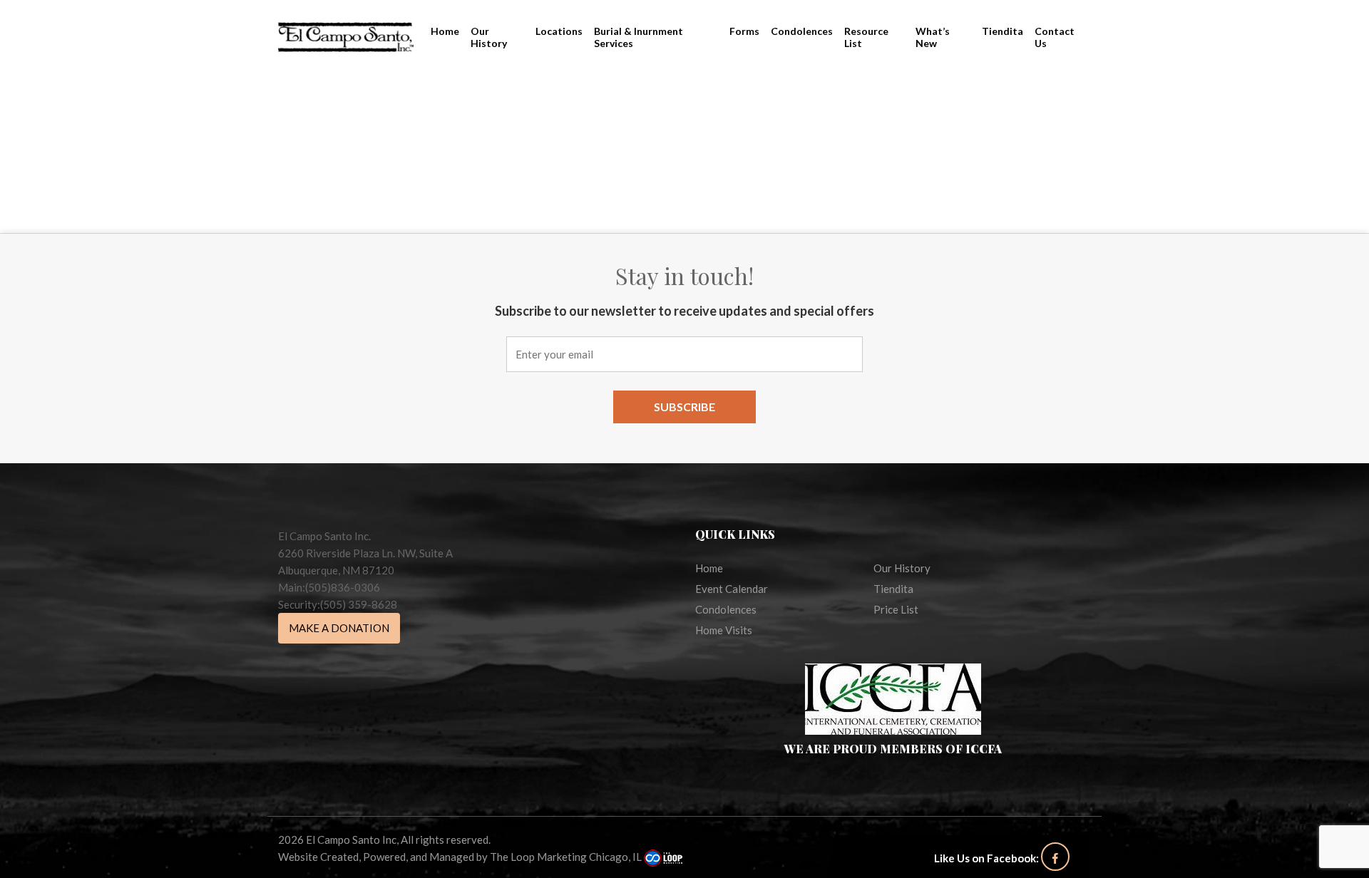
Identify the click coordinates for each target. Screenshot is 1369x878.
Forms (744, 31)
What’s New (933, 37)
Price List (895, 609)
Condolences (802, 31)
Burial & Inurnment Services (638, 37)
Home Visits (723, 630)
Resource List (866, 37)
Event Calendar (731, 588)
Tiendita (1002, 31)
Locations (559, 31)
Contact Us (1055, 37)
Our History (489, 37)
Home (445, 31)
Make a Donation (339, 627)
